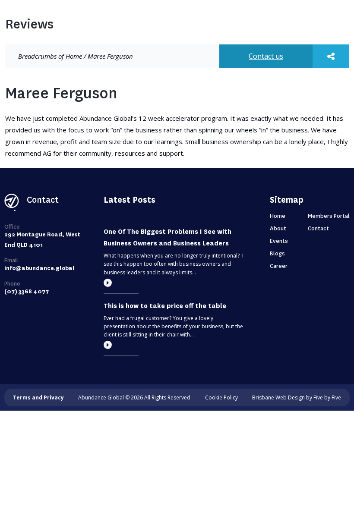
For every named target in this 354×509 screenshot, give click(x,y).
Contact (318, 228)
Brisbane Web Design (278, 397)
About (278, 228)
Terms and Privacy (38, 397)
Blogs (277, 253)
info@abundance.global (39, 268)
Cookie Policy (221, 397)
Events (279, 241)
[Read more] (108, 283)
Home (74, 56)
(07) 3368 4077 (26, 291)
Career (279, 266)
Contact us (266, 56)
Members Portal (329, 216)
